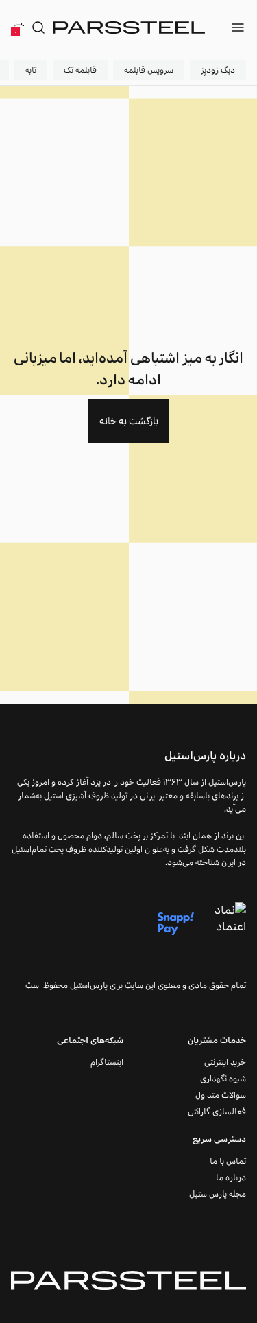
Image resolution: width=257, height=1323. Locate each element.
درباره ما (231, 1177)
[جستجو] (38, 27)
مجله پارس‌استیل (217, 1193)
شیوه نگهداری (223, 1078)
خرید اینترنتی (225, 1062)
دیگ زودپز (218, 70)
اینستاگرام (106, 1062)
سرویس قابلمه (148, 70)
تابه (30, 70)
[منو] (238, 27)
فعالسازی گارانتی (217, 1111)
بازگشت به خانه (128, 421)
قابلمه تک (80, 70)
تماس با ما (228, 1160)
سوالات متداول (220, 1095)
